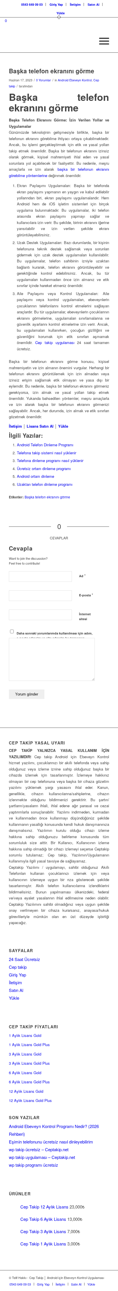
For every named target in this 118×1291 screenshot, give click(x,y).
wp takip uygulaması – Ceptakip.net (42, 1157)
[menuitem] (32, 4)
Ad (82, 575)
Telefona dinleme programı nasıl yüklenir (50, 460)
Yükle (60, 13)
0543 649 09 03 (32, 4)
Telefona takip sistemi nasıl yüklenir (46, 452)
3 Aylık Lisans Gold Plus (29, 1063)
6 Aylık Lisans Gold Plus (29, 1081)
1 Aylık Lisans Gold (25, 1035)
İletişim (75, 4)
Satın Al (93, 4)
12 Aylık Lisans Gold (26, 1091)
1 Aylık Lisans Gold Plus (29, 1044)
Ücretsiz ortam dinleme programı (44, 468)
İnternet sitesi (85, 616)
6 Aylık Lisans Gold (25, 1072)
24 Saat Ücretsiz (24, 959)
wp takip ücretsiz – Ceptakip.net (38, 1149)
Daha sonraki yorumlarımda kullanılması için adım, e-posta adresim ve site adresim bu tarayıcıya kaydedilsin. (55, 638)
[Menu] (101, 41)
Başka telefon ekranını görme (47, 497)
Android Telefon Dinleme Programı (45, 444)
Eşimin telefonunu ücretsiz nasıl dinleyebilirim (51, 1142)
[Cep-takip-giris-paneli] (49, 41)
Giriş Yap (56, 4)
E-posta (86, 595)
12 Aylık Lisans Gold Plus (30, 1100)
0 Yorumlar (43, 80)
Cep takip (18, 967)
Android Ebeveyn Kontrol (75, 80)
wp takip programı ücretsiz (33, 1165)
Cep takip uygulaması (54, 342)
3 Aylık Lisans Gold (25, 1054)
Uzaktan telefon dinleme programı (44, 484)
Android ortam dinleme (35, 476)
